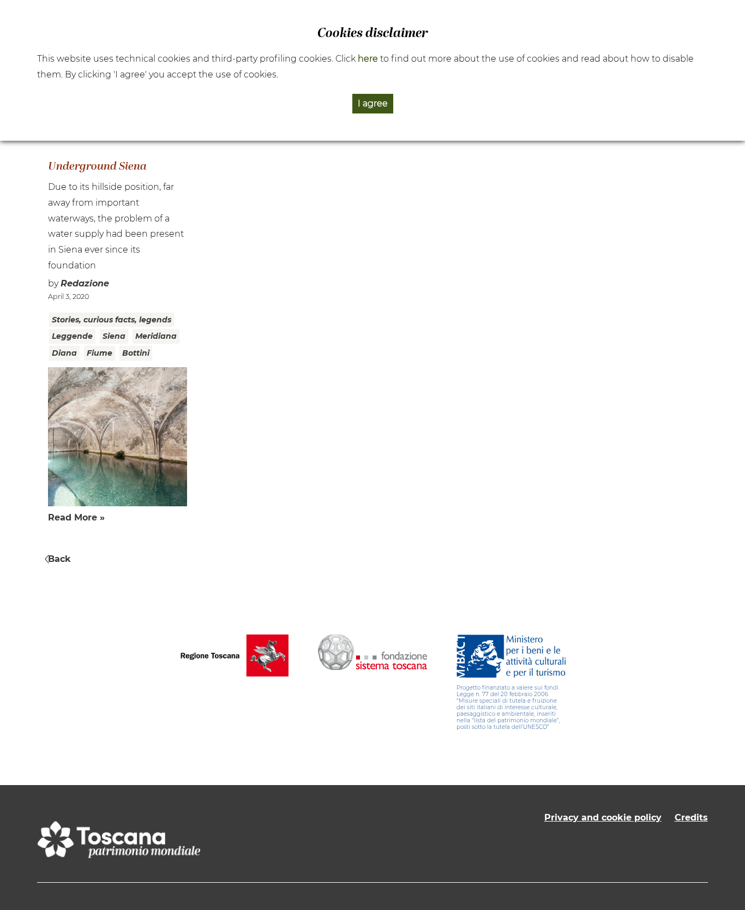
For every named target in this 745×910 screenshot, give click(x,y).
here (368, 58)
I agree (373, 103)
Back (59, 559)
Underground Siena (97, 166)
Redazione (85, 283)
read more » (76, 517)
